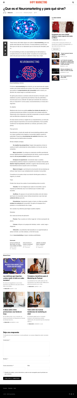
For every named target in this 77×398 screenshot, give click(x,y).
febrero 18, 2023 (39, 323)
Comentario (6, 340)
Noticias (55, 30)
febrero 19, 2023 (15, 322)
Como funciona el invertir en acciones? (28, 243)
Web (28, 365)
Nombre (5, 359)
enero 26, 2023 (19, 12)
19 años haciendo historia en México (66, 54)
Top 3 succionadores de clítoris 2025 (66, 76)
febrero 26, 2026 (65, 72)
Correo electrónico (8, 365)
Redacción (10, 12)
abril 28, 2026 (64, 56)
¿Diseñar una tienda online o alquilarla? (41, 243)
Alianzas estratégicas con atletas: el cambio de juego (66, 69)
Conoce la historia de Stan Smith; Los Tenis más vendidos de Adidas (16, 244)
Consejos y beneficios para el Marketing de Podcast (37, 277)
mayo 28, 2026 (62, 39)
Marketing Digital (28, 12)
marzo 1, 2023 (38, 286)
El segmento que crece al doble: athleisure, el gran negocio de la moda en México (62, 36)
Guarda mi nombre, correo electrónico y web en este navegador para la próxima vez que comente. (26, 373)
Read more (56, 49)
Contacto (5, 388)
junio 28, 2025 (64, 79)
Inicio (15, 388)
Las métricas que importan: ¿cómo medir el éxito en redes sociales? (13, 278)
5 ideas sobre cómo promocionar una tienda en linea (12, 312)
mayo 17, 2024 (14, 288)
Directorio (10, 388)
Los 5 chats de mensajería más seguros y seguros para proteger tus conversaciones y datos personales (67, 62)
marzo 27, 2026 (64, 66)
